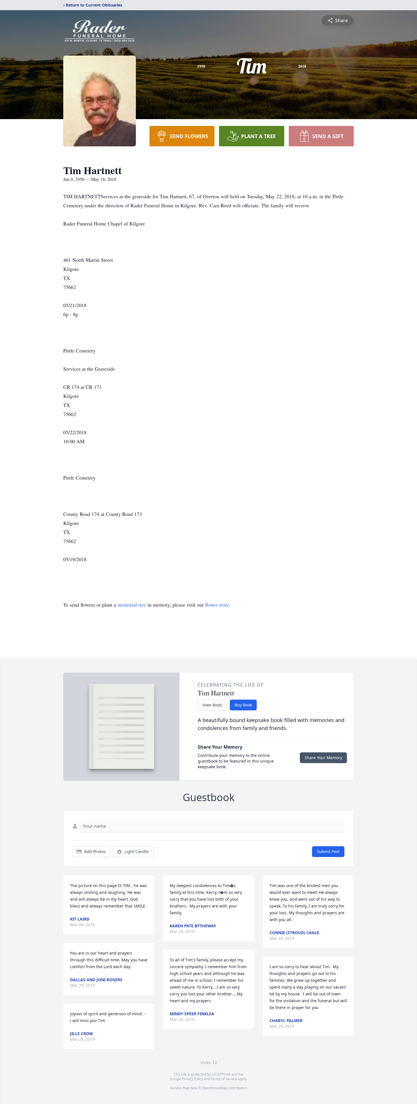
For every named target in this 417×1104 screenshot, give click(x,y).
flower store (217, 604)
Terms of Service (224, 1078)
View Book (212, 705)
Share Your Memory (323, 757)
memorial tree (131, 604)
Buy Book (243, 705)
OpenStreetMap (214, 1088)
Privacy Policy (192, 1078)
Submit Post (328, 851)
